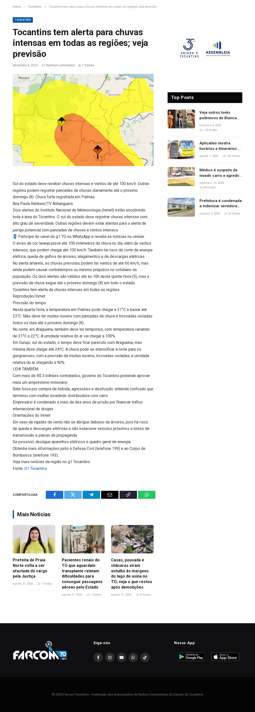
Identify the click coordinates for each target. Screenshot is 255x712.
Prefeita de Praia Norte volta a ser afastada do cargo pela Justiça (30, 568)
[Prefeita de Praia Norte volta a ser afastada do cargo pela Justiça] (34, 539)
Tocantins (23, 19)
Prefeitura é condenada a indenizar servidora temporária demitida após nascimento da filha (220, 204)
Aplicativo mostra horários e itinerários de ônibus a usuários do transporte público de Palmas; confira (220, 146)
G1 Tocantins (35, 468)
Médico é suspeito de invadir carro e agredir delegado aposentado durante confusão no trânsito (219, 173)
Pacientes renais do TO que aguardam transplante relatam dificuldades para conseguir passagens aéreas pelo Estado (82, 574)
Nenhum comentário (60, 65)
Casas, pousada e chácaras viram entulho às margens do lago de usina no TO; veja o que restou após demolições (131, 574)
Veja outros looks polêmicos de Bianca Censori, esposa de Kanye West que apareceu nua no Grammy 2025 (218, 115)
